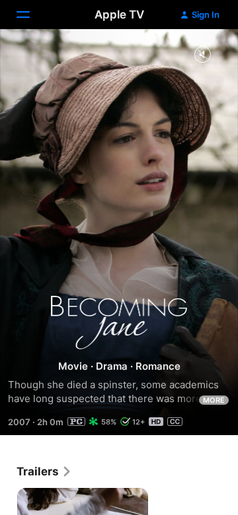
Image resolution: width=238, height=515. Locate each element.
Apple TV (119, 14)
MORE (214, 400)
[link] (44, 471)
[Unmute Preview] (202, 55)
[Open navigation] (31, 14)
